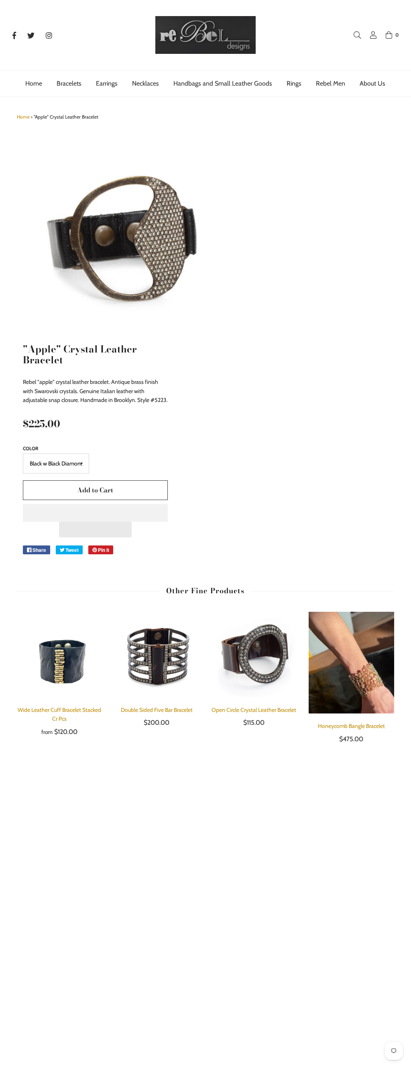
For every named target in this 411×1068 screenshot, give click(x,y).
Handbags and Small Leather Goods (222, 83)
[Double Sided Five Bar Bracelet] (156, 654)
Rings (294, 83)
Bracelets (69, 83)
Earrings (107, 83)
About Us (372, 83)
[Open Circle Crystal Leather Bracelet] (254, 654)
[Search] (353, 35)
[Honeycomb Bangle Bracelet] (351, 662)
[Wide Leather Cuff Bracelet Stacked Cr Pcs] (59, 654)
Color (31, 448)
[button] (95, 513)
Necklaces (145, 83)
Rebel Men (330, 83)
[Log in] (369, 35)
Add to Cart (95, 490)
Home (33, 83)
